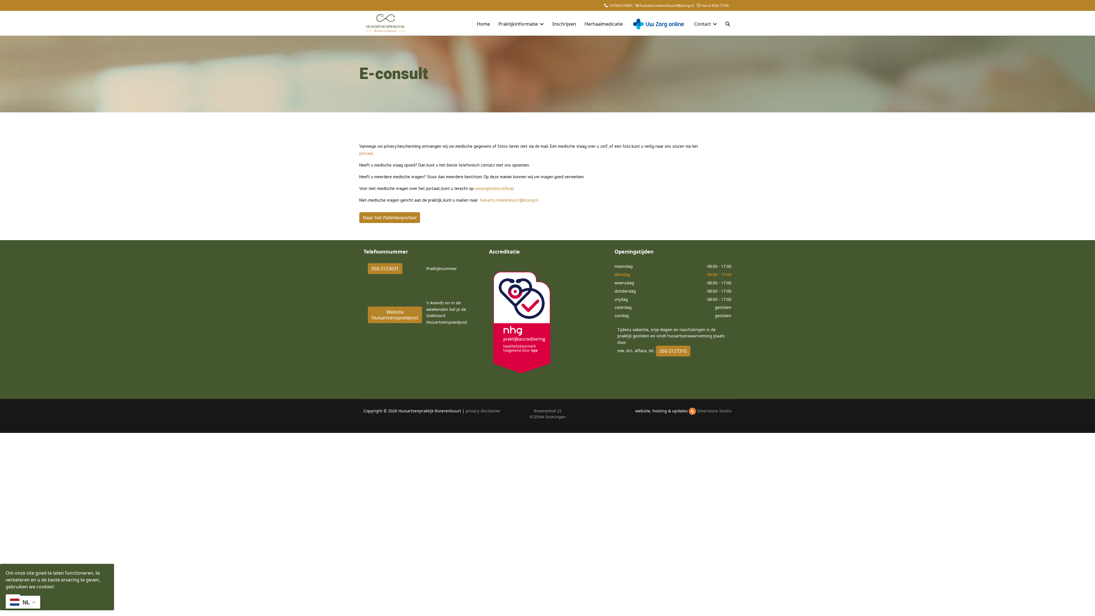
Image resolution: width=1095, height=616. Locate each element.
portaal (366, 153)
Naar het (389, 217)
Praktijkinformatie (518, 24)
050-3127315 (673, 351)
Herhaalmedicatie (604, 24)
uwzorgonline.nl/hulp (494, 188)
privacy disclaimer (483, 411)
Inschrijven (564, 24)
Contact (702, 24)
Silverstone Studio (714, 411)
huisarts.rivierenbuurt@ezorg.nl (667, 5)
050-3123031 (385, 269)
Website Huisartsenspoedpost (395, 315)
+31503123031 (621, 5)
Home (483, 24)
